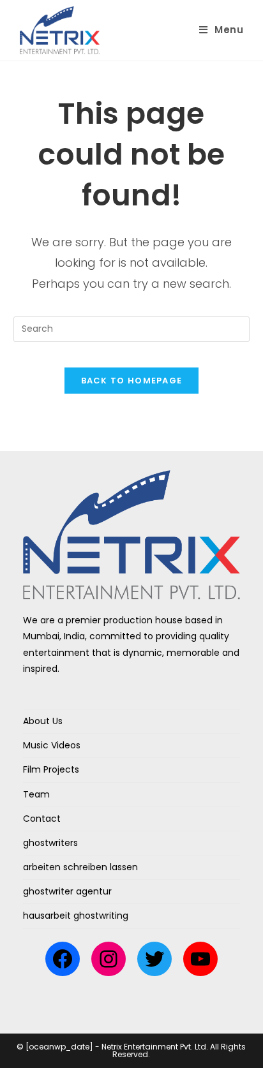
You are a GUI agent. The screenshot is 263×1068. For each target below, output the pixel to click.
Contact (42, 818)
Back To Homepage (132, 381)
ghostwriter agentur (67, 891)
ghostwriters (50, 842)
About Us (43, 721)
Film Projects (51, 769)
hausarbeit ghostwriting (75, 915)
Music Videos (51, 745)
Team (36, 794)
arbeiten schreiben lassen (80, 867)
